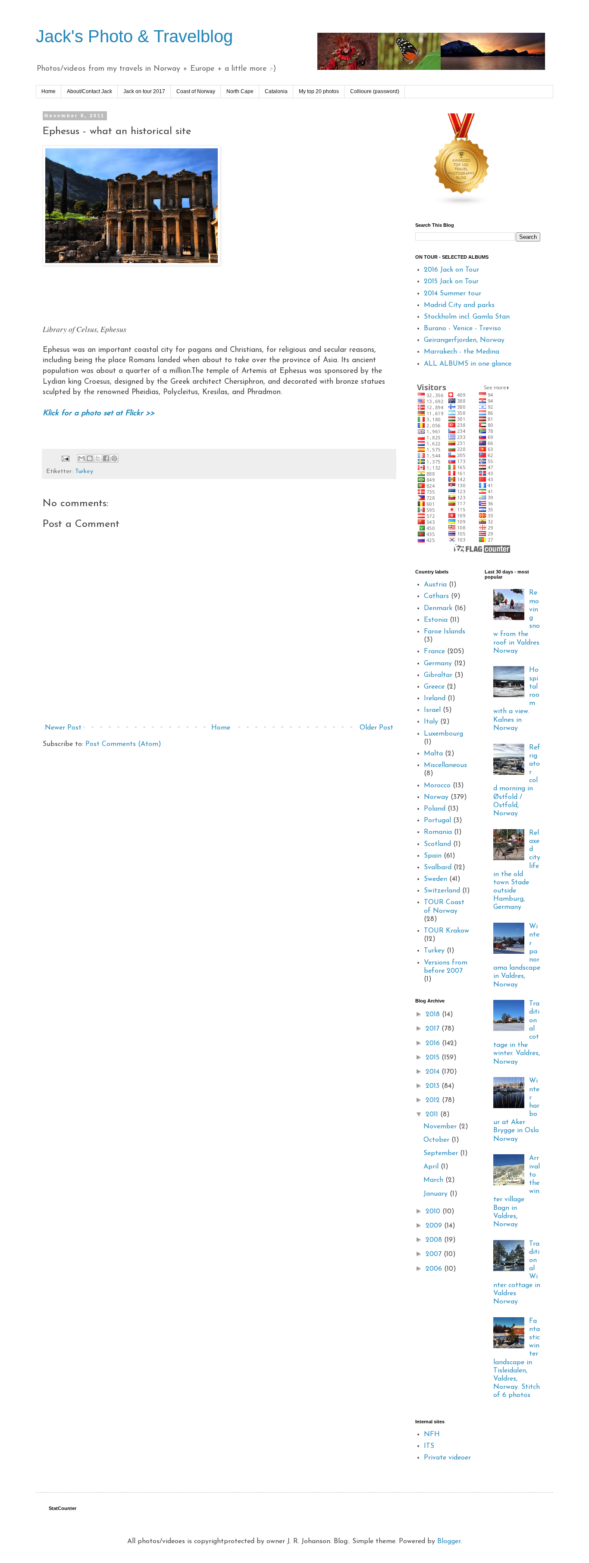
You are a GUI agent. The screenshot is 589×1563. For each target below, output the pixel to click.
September (441, 1153)
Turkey (84, 471)
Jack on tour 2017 (144, 91)
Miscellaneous (445, 765)
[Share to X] (98, 458)
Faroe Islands (444, 631)
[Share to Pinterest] (114, 458)
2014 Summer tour (452, 293)
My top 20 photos (319, 91)
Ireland (434, 698)
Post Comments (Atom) (123, 744)
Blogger (449, 1541)
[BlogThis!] (89, 458)
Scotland (437, 844)
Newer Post (63, 727)
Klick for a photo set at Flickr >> (98, 413)
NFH (432, 1434)
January (436, 1193)
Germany (438, 663)
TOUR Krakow (446, 930)
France (434, 651)
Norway (436, 797)
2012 (434, 1100)
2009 (435, 1225)
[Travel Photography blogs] (461, 204)
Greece (434, 686)
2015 (434, 1057)
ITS (429, 1446)
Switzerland (442, 890)
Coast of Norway (195, 91)
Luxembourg (443, 733)
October (437, 1140)
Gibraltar (438, 675)
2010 (434, 1211)
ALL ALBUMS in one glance (467, 363)
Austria (435, 584)
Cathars (436, 596)
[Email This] (81, 458)
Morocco (437, 785)
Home (48, 91)
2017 (434, 1028)
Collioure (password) (374, 91)
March (434, 1180)
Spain (433, 855)
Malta (433, 753)
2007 (435, 1254)
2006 (435, 1268)
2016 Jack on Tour (451, 269)
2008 (435, 1240)
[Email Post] (65, 458)
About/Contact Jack (89, 91)
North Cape (240, 91)
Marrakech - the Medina (461, 351)
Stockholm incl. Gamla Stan (467, 316)
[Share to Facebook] (106, 458)
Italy (431, 721)
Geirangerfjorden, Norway (464, 340)
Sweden (435, 879)
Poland (434, 808)
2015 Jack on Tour (451, 281)
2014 (434, 1071)
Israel (432, 710)
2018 (434, 1014)
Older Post (376, 727)
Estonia (436, 620)
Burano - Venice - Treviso (462, 328)
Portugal (437, 820)
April (432, 1166)
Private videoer (447, 1457)
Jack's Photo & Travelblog (134, 36)
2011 (433, 1114)
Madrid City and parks (459, 305)
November (441, 1126)
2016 (434, 1043)
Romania (438, 832)
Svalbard (437, 867)
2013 (434, 1086)
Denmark (438, 608)
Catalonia (276, 91)
